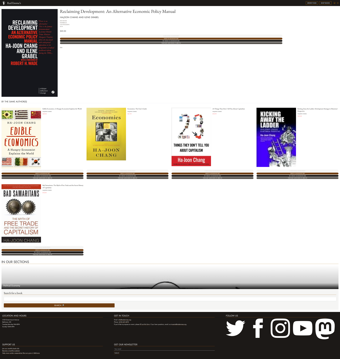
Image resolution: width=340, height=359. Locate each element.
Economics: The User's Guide (137, 109)
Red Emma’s (14, 3)
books (325, 3)
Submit (117, 353)
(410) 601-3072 (124, 322)
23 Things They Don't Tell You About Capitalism (228, 109)
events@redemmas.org (179, 324)
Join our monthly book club (10, 348)
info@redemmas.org (124, 320)
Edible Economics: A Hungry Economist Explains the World (62, 109)
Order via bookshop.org (171, 38)
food (312, 3)
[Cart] (334, 3)
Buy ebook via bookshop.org (171, 41)
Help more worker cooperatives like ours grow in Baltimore (21, 353)
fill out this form (145, 324)
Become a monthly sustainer (11, 351)
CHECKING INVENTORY (171, 36)
